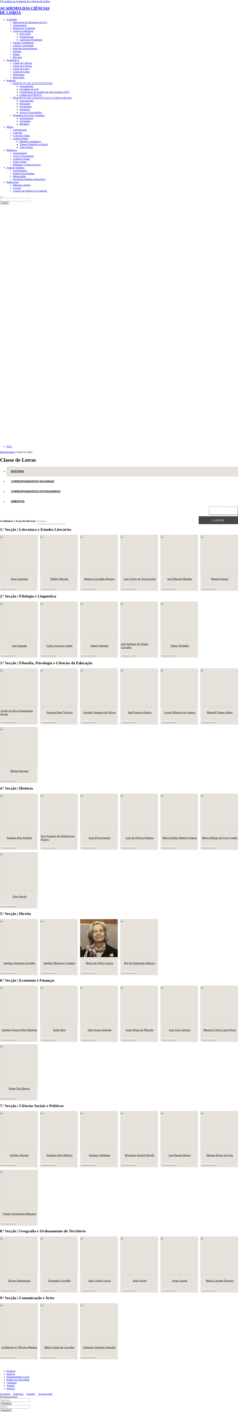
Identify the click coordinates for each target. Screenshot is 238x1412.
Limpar (218, 520)
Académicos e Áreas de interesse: (18, 521)
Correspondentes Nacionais (32, 481)
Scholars (10, 452)
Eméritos (18, 501)
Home (3, 452)
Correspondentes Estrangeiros (36, 491)
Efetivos (17, 471)
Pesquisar (223, 510)
